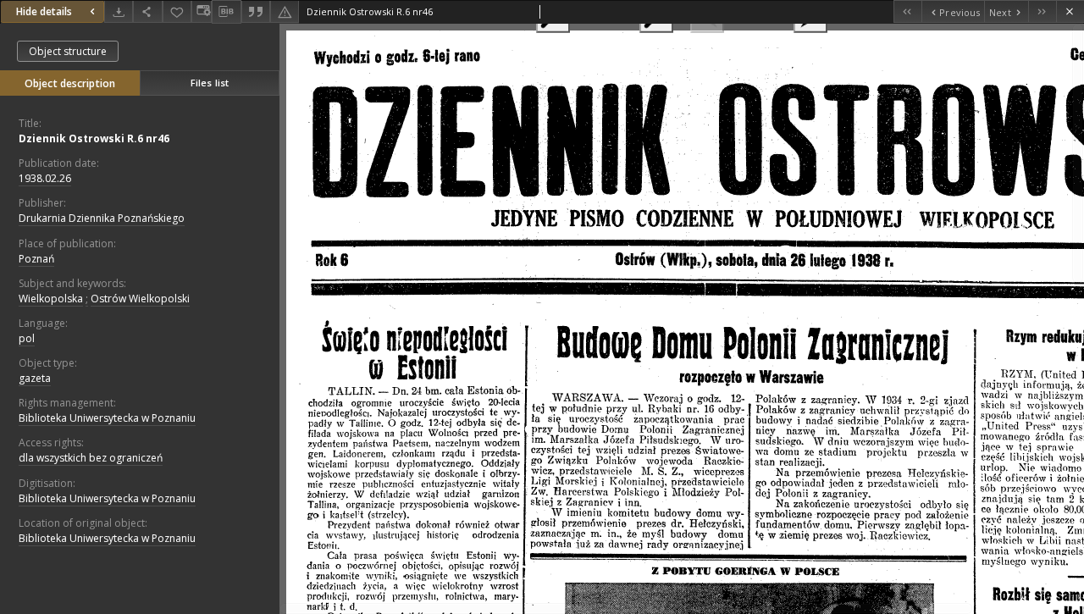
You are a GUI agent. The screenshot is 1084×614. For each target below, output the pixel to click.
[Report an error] (284, 11)
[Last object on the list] (1042, 11)
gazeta (35, 378)
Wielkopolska (51, 298)
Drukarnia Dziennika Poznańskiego (102, 218)
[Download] (118, 11)
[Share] (147, 11)
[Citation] (255, 11)
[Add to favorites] (177, 11)
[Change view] (201, 11)
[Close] (1070, 11)
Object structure (68, 51)
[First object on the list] (907, 11)
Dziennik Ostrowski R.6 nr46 (94, 138)
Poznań (36, 259)
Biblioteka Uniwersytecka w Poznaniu (107, 418)
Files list (210, 82)
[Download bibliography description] (226, 12)
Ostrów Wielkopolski (140, 298)
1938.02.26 (45, 178)
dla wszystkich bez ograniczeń (91, 458)
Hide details (44, 11)
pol (27, 338)
